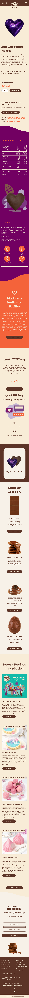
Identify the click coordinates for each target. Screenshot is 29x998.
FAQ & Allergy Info (21, 966)
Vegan (23, 726)
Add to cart (15, 90)
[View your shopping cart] (6, 3)
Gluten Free (12, 726)
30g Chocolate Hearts (14, 472)
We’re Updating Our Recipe (11, 701)
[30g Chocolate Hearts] (14, 459)
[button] (3, 3)
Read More (11, 716)
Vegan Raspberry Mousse (10, 857)
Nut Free (18, 726)
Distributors (5, 964)
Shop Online (5, 960)
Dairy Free (5, 726)
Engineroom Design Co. (18, 996)
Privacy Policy (5, 968)
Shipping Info (5, 966)
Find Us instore (6, 962)
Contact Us (19, 970)
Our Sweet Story (21, 964)
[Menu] (26, 3)
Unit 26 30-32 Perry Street (8, 982)
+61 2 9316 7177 (7, 978)
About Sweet (20, 960)
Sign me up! (14, 935)
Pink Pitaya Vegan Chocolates (12, 804)
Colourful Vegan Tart (9, 753)
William (18, 962)
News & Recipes (20, 968)
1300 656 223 (16, 977)
